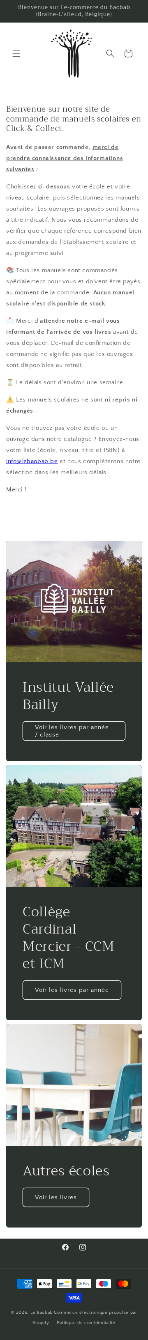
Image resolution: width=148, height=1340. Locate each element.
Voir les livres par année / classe (72, 730)
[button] (16, 53)
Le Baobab (41, 1312)
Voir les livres (56, 1196)
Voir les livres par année (72, 989)
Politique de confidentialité (86, 1322)
